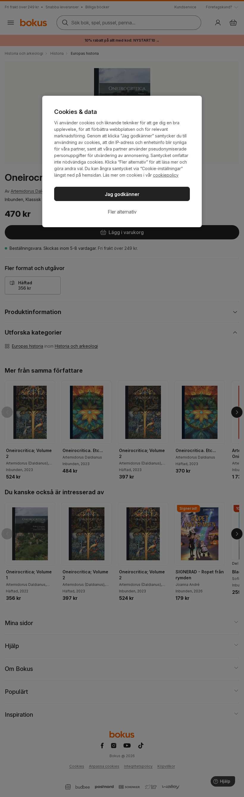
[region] (122, 161)
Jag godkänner (122, 194)
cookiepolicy (166, 175)
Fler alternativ (122, 212)
